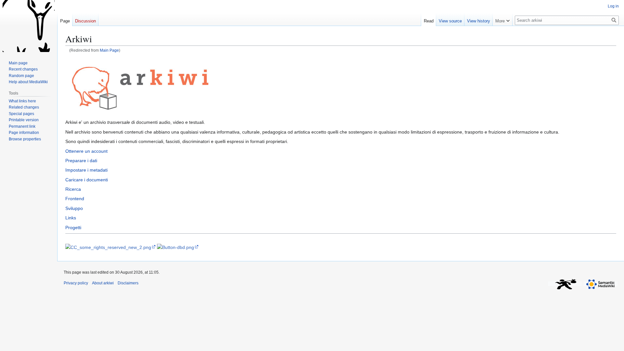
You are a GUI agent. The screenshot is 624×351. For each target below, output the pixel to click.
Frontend (74, 198)
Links (70, 217)
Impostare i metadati (86, 170)
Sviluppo (74, 208)
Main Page (109, 50)
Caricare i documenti (86, 179)
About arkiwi (103, 283)
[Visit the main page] (29, 26)
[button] (502, 19)
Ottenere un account (86, 151)
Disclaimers (128, 283)
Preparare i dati (81, 160)
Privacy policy (76, 283)
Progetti (73, 227)
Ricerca (73, 189)
